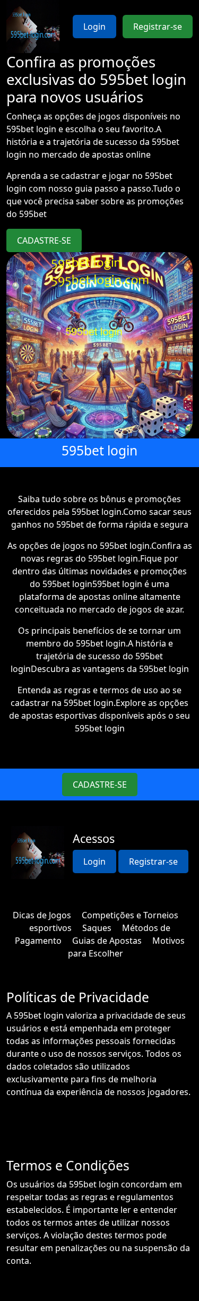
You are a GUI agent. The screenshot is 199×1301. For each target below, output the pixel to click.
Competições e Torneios (130, 915)
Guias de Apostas (107, 940)
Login (94, 26)
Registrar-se (157, 26)
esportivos (50, 928)
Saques (96, 928)
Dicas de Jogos (42, 915)
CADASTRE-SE (44, 240)
